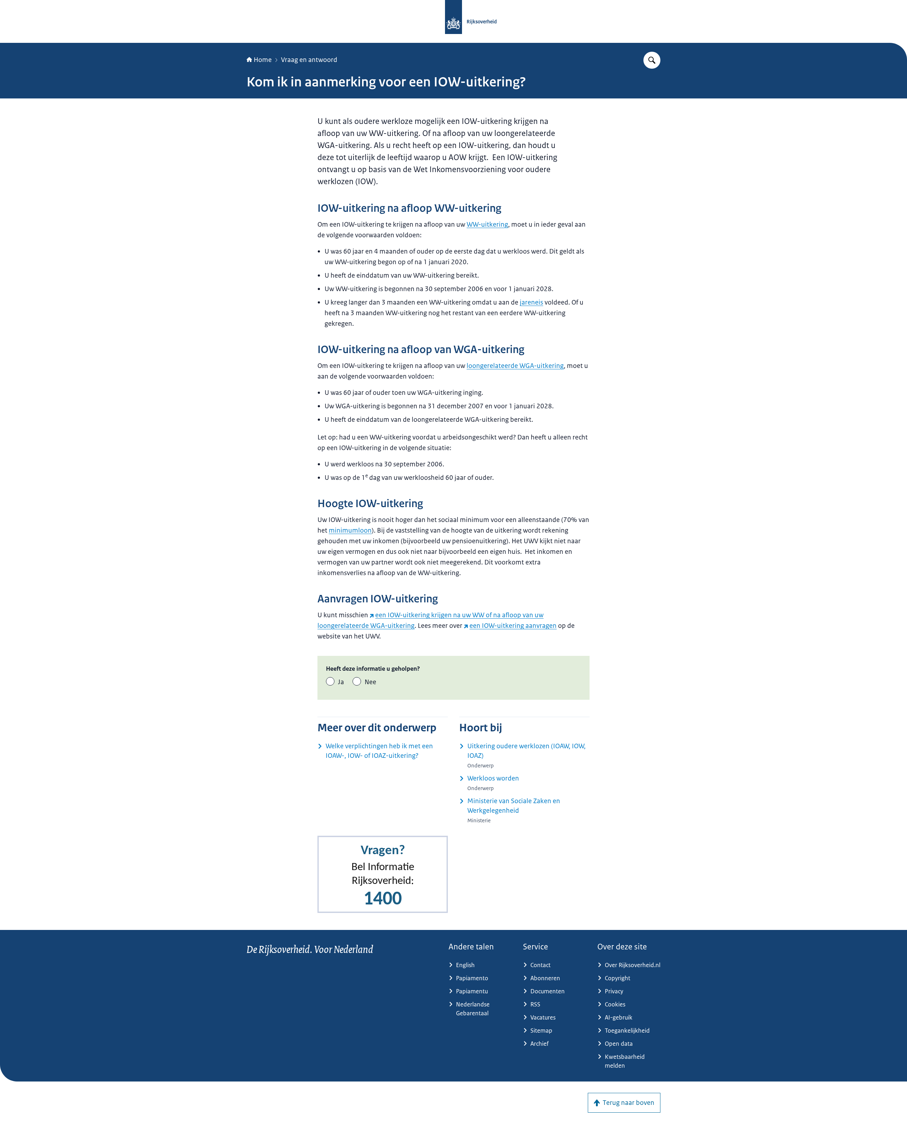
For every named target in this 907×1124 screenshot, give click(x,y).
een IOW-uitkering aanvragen (513, 625)
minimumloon (350, 530)
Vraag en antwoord (309, 60)
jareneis (531, 302)
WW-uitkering (487, 224)
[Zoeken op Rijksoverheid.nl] (651, 60)
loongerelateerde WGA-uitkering (515, 366)
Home (263, 60)
